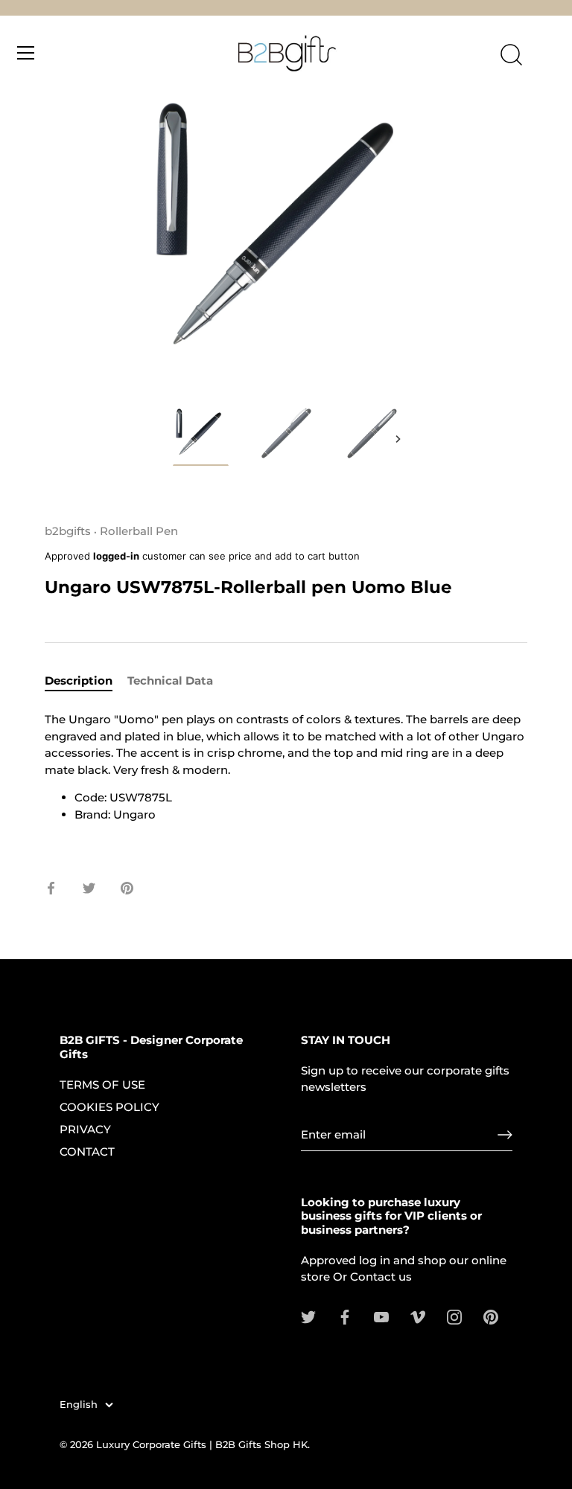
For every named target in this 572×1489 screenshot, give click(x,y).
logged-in (116, 556)
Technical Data (170, 680)
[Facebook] (344, 1316)
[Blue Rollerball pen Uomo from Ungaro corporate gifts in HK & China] (201, 436)
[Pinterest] (490, 1316)
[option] (201, 438)
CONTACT (87, 1151)
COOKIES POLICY (109, 1107)
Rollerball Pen (139, 531)
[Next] (397, 439)
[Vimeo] (417, 1316)
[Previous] (174, 439)
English (79, 1404)
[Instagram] (454, 1316)
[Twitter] (308, 1316)
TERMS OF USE (102, 1084)
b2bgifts (68, 531)
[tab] (86, 681)
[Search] (511, 55)
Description (78, 680)
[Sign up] (505, 1134)
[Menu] (26, 52)
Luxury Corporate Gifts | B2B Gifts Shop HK (202, 1444)
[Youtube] (381, 1316)
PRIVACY (85, 1129)
